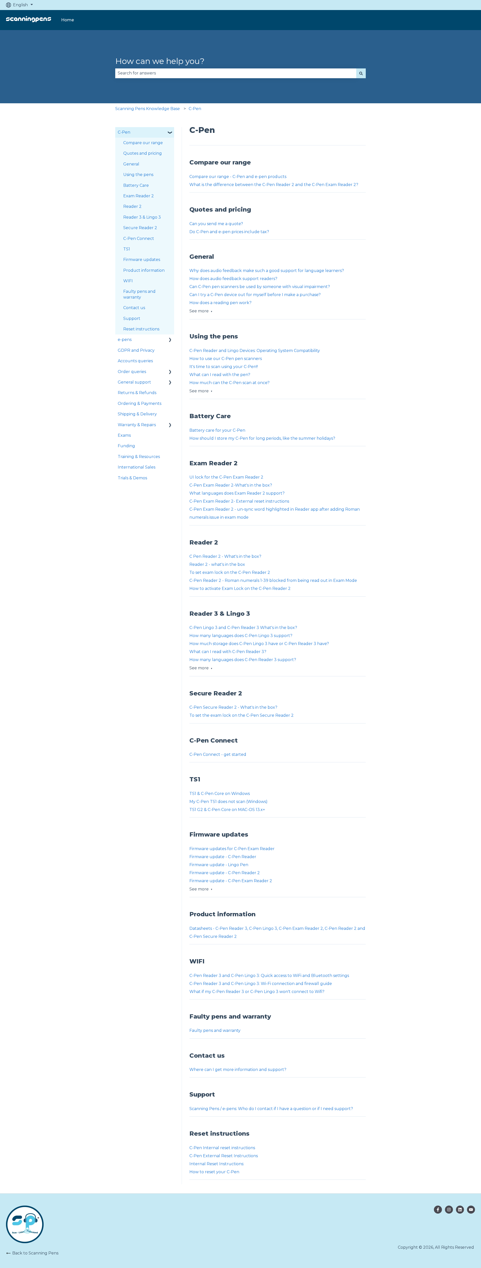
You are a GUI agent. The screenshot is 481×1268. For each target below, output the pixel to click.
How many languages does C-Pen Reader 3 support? (242, 659)
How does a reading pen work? (220, 302)
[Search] (361, 73)
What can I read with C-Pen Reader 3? (227, 651)
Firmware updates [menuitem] (141, 259)
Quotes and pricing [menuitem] (142, 153)
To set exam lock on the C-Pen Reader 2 (229, 572)
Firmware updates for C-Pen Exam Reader (232, 848)
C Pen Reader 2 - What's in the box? (225, 556)
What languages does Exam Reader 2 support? (237, 493)
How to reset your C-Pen (214, 1171)
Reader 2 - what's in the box (217, 564)
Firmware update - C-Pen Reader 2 (224, 872)
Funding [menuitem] (126, 445)
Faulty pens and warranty (215, 1030)
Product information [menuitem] (144, 270)
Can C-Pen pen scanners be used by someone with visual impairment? (259, 286)
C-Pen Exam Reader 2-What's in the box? (230, 485)
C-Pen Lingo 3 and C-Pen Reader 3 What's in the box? (243, 627)
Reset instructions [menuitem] (141, 329)
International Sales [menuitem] (136, 467)
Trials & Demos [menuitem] (132, 478)
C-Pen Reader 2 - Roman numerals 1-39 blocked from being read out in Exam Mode (273, 580)
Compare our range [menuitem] (143, 142)
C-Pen (195, 108)
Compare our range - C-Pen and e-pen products (237, 176)
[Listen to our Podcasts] (471, 1210)
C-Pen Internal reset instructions (222, 1147)
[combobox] (235, 73)
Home (67, 20)
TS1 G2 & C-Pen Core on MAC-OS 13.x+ (227, 809)
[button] (170, 133)
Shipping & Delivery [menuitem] (137, 414)
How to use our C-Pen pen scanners (225, 358)
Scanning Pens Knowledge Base (147, 108)
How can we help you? (159, 61)
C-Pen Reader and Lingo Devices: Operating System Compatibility (254, 350)
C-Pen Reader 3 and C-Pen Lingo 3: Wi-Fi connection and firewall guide (260, 983)
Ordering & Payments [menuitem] (139, 403)
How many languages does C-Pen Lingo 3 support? (240, 635)
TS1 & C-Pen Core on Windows (220, 793)
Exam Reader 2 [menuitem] (138, 196)
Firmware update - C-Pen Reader (222, 856)
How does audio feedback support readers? (233, 278)
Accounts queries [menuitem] (135, 360)
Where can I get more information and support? (237, 1069)
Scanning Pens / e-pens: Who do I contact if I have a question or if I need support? (271, 1108)
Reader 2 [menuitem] (132, 206)
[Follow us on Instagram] (460, 1210)
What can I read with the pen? (219, 374)
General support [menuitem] (134, 382)
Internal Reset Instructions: (216, 1163)
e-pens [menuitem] (125, 339)
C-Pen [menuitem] (124, 132)
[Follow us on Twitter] (449, 1210)
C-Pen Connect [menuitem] (138, 238)
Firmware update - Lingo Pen (218, 864)
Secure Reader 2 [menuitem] (140, 227)
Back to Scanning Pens (35, 1253)
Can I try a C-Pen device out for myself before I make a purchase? (255, 294)
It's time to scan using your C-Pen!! (223, 366)
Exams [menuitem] (124, 435)
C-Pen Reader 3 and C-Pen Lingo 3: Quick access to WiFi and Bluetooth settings (269, 975)
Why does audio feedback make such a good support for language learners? (266, 270)
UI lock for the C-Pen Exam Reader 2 (226, 477)
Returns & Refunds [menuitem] (137, 392)
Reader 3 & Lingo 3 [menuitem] (142, 217)
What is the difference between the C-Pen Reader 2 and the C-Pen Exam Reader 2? (273, 184)
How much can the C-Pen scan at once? (229, 382)
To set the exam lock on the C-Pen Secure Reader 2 (241, 715)
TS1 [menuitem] (126, 249)
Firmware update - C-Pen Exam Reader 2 (230, 880)
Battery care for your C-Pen (217, 430)
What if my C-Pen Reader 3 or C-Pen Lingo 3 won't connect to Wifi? (256, 991)
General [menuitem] (131, 164)
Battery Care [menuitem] (136, 185)
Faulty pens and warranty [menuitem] (139, 294)
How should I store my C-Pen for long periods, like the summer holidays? (262, 438)
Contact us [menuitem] (134, 307)
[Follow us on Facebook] (438, 1210)
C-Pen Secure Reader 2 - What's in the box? (233, 707)
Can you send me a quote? (216, 223)
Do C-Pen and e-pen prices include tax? (229, 231)
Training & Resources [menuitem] (139, 456)
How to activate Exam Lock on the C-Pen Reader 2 (240, 588)
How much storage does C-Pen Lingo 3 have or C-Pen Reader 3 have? (259, 643)
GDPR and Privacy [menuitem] (136, 350)
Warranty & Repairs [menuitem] (137, 424)
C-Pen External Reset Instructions (223, 1155)
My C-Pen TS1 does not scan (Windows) (228, 801)
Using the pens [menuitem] (138, 174)
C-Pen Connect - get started (217, 754)
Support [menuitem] (131, 318)
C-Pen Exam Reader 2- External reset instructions (239, 501)
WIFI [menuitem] (128, 281)
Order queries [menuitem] (132, 371)
